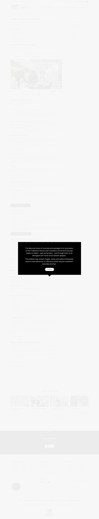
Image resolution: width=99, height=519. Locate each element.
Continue (49, 269)
